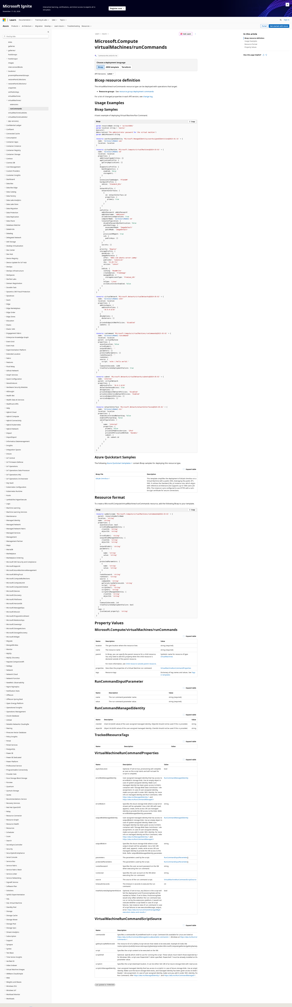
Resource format (251, 44)
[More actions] (195, 34)
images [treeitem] (11, 63)
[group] (146, 953)
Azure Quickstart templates (119, 463)
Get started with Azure (279, 26)
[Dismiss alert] (287, 4)
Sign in (286, 20)
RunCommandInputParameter (175, 857)
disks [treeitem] (10, 42)
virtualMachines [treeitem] (14, 96)
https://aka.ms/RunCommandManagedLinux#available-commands (142, 937)
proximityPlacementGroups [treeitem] (18, 75)
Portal (264, 26)
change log (148, 96)
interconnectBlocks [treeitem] (15, 67)
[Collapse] (48, 32)
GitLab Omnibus (102, 478)
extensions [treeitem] (14, 104)
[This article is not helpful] (266, 55)
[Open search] (280, 20)
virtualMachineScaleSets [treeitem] (17, 113)
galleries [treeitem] (11, 46)
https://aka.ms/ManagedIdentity (135, 797)
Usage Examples (251, 41)
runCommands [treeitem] (16, 109)
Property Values (251, 47)
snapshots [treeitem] (12, 88)
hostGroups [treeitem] (12, 54)
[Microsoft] (4, 19)
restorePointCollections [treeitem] (17, 79)
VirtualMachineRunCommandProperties (176, 668)
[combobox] (25, 36)
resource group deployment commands (136, 91)
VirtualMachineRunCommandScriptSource (180, 879)
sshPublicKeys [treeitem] (13, 92)
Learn (97, 34)
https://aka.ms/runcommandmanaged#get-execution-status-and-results (142, 911)
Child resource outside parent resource (141, 664)
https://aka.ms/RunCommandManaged (138, 799)
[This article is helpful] (263, 55)
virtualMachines (167, 656)
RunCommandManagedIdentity (176, 778)
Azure (104, 34)
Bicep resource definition (254, 38)
